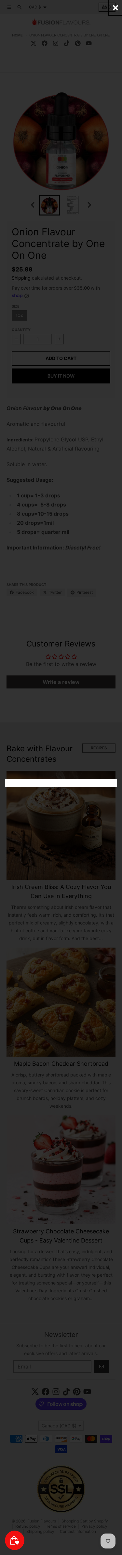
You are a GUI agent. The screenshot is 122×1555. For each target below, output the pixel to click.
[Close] (115, 7)
